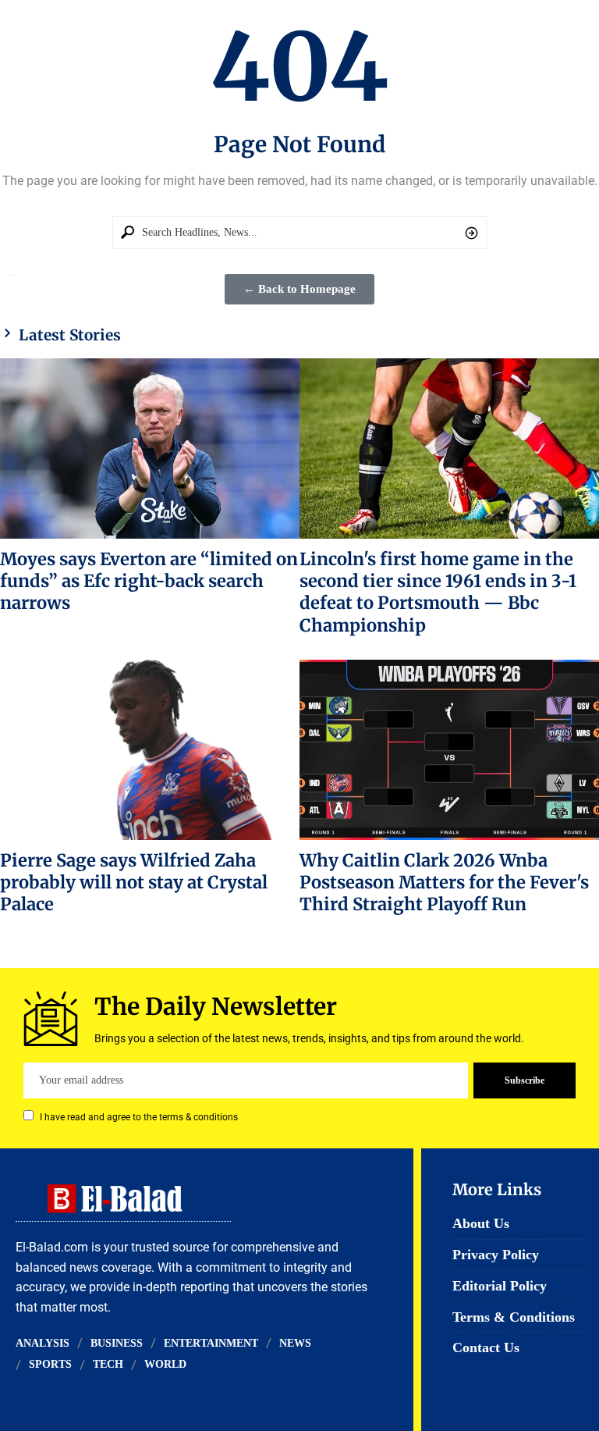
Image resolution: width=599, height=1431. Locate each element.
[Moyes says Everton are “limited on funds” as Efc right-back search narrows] (150, 448)
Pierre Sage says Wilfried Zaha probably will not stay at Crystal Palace (134, 882)
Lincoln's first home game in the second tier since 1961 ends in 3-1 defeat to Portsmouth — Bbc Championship (438, 592)
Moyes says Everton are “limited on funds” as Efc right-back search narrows (149, 581)
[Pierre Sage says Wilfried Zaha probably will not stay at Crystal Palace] (150, 749)
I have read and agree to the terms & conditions (139, 1117)
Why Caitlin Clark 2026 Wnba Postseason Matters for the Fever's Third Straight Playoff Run (444, 882)
